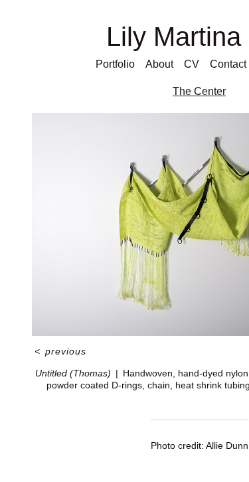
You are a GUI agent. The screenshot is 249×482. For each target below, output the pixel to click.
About (159, 64)
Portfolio (115, 64)
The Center (199, 91)
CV (191, 64)
